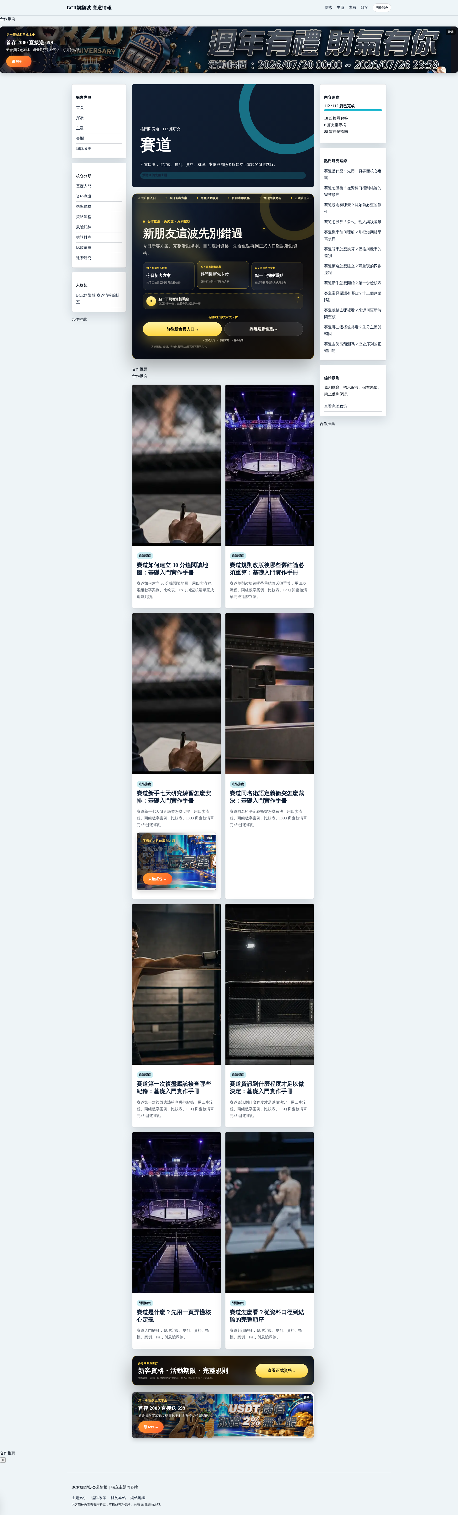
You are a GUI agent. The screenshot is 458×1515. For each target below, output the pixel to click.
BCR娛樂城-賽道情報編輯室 (98, 298)
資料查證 (83, 196)
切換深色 (382, 7)
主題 (340, 7)
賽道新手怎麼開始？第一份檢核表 (352, 283)
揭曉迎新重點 (264, 329)
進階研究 (83, 258)
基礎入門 (83, 186)
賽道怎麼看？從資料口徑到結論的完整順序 (352, 191)
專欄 (352, 7)
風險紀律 (83, 227)
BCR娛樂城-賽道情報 (89, 7)
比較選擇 (83, 248)
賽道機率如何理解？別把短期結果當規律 (352, 235)
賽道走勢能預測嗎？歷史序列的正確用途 (352, 347)
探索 (329, 7)
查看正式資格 (282, 1370)
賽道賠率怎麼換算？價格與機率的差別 (352, 252)
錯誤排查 (83, 237)
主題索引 (79, 1498)
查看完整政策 (335, 406)
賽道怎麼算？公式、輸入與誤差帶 (352, 222)
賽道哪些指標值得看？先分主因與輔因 (352, 330)
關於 (364, 7)
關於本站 (118, 1498)
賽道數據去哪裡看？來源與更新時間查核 (352, 313)
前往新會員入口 (182, 329)
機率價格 (83, 206)
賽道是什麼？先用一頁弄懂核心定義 (352, 174)
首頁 (80, 107)
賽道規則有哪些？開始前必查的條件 (352, 208)
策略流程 (83, 217)
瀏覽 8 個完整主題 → (156, 175)
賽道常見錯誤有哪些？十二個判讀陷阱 (352, 296)
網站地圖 (138, 1498)
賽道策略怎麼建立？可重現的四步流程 (352, 269)
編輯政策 (83, 149)
